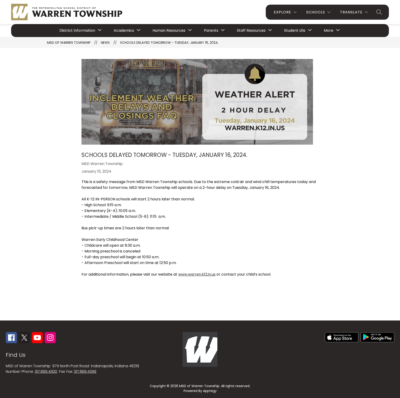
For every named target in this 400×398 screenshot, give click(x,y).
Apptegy (210, 391)
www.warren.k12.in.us (197, 274)
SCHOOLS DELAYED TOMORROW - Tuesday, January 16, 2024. (169, 42)
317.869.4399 (85, 371)
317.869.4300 (46, 371)
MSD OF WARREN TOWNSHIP (69, 42)
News (105, 42)
